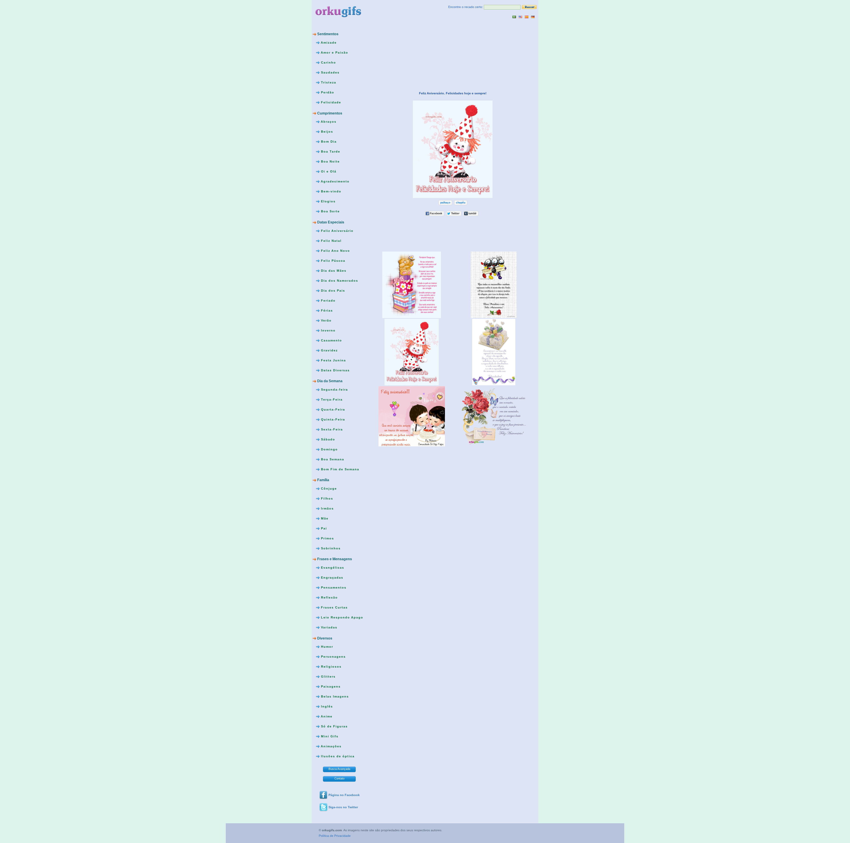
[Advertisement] (407, 55)
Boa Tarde (330, 151)
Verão (326, 320)
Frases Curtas (334, 607)
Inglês (326, 706)
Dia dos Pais (332, 290)
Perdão (327, 92)
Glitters (328, 676)
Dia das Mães (333, 270)
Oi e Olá (328, 171)
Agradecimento (335, 181)
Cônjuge (328, 488)
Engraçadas (331, 577)
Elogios (328, 201)
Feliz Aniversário (337, 230)
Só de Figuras (334, 726)
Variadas (328, 627)
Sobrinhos (330, 548)
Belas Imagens (334, 696)
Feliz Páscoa (332, 260)
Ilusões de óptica (337, 756)
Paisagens (330, 686)
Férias (326, 310)
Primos (327, 538)
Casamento (331, 340)
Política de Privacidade (335, 835)
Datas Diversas (335, 370)
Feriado (328, 300)
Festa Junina (333, 360)
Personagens (333, 656)
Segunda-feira (334, 389)
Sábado (327, 439)
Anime (326, 716)
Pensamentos (333, 587)
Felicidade (330, 102)
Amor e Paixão (334, 52)
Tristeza (328, 82)
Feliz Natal (331, 240)
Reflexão (329, 597)
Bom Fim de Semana (339, 469)
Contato (339, 778)
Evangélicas (332, 567)
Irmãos (327, 508)
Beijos (326, 131)
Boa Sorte (330, 211)
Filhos (326, 498)
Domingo (329, 449)
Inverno (328, 330)
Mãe (324, 518)
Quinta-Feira (332, 419)
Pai (323, 528)
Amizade (328, 42)
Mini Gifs (329, 736)
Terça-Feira (331, 399)
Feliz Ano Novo (335, 250)
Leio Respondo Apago (341, 617)
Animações (331, 746)
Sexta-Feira (331, 429)
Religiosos (331, 666)
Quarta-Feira (332, 409)
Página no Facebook (344, 795)
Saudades (330, 72)
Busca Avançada (339, 769)
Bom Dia (328, 141)
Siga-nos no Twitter (343, 807)
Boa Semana (332, 459)
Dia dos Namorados (339, 280)
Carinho (328, 62)
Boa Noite (330, 161)
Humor (326, 646)
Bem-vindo (330, 191)
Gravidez (329, 350)
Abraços (328, 121)
